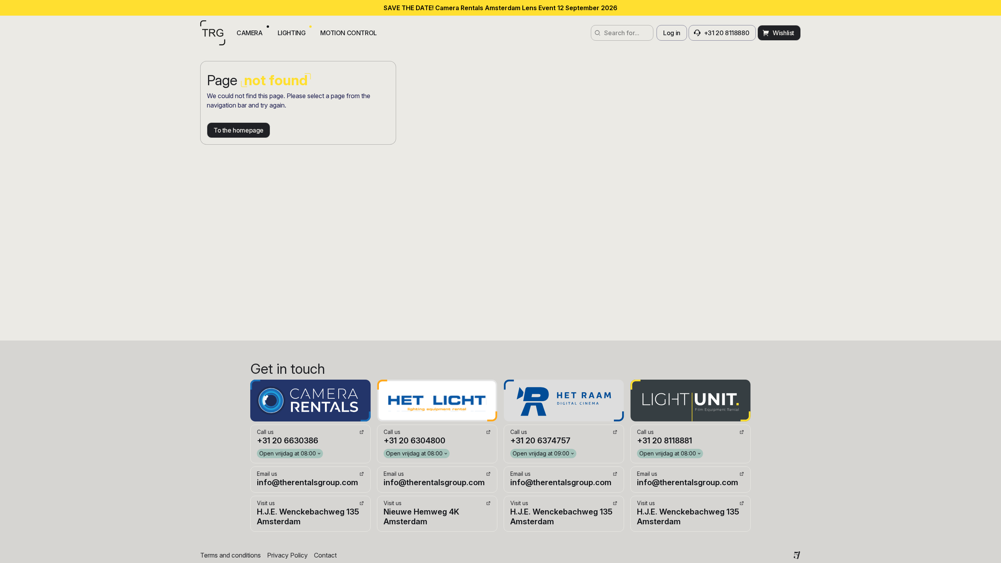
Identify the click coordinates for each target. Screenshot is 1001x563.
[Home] (212, 32)
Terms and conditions (230, 555)
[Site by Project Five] (797, 555)
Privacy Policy (287, 555)
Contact (325, 555)
